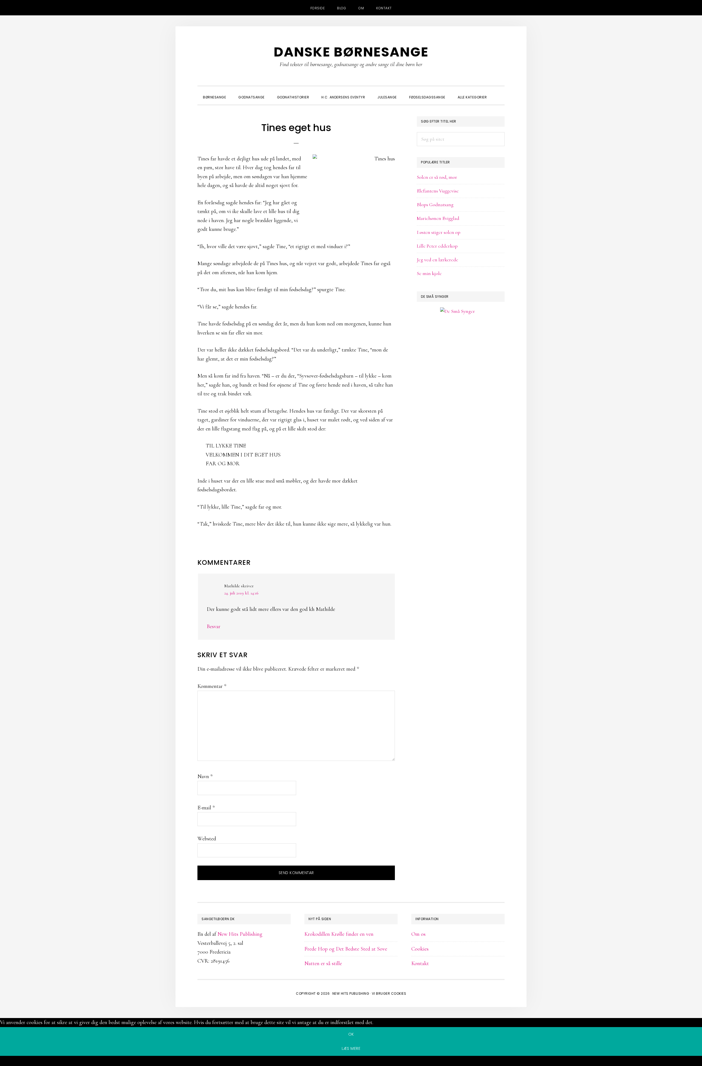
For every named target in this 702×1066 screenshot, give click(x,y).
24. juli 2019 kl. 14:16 (241, 593)
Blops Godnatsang (435, 205)
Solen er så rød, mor (437, 177)
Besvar (213, 626)
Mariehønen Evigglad (438, 218)
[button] (499, 92)
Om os (418, 934)
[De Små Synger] (461, 337)
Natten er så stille (323, 963)
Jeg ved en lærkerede (437, 260)
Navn (205, 776)
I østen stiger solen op (438, 232)
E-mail (206, 807)
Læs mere (351, 1048)
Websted (206, 838)
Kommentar (211, 686)
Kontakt (420, 963)
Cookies (420, 949)
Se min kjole (429, 273)
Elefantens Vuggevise (438, 191)
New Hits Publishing (239, 934)
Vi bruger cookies (389, 993)
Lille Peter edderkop (437, 246)
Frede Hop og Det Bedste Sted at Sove (345, 949)
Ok (351, 1034)
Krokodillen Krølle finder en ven (338, 934)
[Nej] (351, 1062)
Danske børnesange (351, 52)
